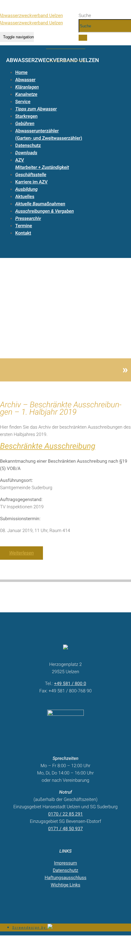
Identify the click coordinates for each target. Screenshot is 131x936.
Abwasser (25, 79)
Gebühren (24, 123)
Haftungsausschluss (65, 877)
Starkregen (26, 116)
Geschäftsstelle (30, 174)
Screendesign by (30, 928)
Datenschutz (28, 145)
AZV (19, 160)
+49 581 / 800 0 (70, 683)
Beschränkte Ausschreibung (47, 446)
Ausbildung (26, 189)
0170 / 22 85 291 (65, 814)
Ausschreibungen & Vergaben (44, 211)
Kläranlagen (27, 87)
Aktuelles (24, 196)
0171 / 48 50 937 (65, 828)
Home (21, 72)
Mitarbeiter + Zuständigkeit (42, 167)
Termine (23, 225)
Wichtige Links (65, 885)
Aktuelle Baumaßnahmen (40, 204)
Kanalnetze (26, 94)
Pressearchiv (28, 218)
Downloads (26, 152)
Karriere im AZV (31, 182)
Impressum (65, 863)
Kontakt (23, 233)
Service (22, 101)
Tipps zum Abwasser (36, 109)
